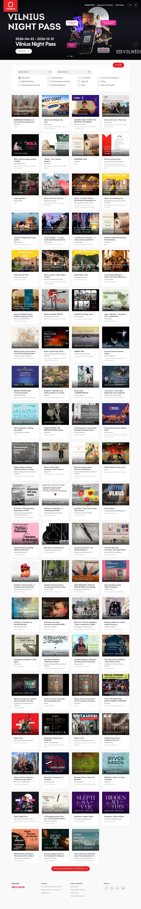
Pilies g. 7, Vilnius (46, 890)
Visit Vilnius (120, 5)
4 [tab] (73, 56)
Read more (22, 51)
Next (135, 44)
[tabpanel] (70, 30)
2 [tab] (69, 56)
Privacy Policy (74, 893)
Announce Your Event (105, 5)
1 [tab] (67, 56)
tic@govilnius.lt (45, 893)
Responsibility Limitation (77, 890)
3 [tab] (71, 56)
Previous (135, 49)
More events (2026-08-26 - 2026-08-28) (69, 868)
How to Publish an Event (77, 896)
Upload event (74, 887)
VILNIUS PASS (90, 5)
